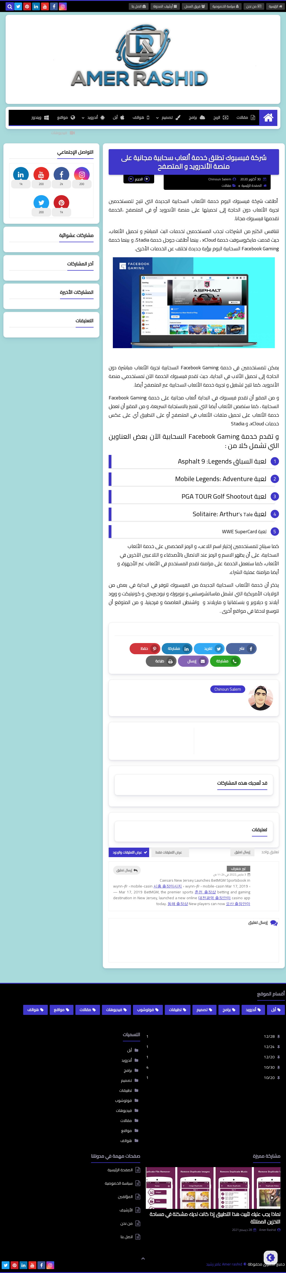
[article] (154, 741)
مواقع (62, 117)
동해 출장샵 (178, 903)
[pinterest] (27, 6)
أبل (115, 117)
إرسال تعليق (124, 870)
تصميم (167, 117)
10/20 (210, 1077)
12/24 (210, 1046)
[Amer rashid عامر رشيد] (143, 55)
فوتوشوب (145, 1009)
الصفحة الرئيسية (252, 185)
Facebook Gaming (260, 248)
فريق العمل (193, 6)
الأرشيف (126, 1210)
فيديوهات (59, 132)
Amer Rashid (267, 1230)
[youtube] (45, 6)
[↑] (143, 1258)
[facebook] (54, 6)
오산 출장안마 (238, 903)
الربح (216, 117)
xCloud (209, 239)
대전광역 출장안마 (214, 897)
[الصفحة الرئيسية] (268, 117)
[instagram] (63, 6)
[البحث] (10, 6)
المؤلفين (125, 1196)
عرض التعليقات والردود (127, 852)
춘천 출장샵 (205, 892)
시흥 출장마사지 (168, 886)
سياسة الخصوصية (224, 6)
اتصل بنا (137, 6)
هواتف (138, 117)
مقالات (242, 117)
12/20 (210, 1057)
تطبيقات (175, 1009)
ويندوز (36, 117)
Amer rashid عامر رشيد (224, 1264)
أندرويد (92, 117)
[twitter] (18, 6)
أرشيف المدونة (163, 6)
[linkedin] (36, 6)
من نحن (252, 6)
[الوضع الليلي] (271, 1258)
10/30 (210, 1067)
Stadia (142, 239)
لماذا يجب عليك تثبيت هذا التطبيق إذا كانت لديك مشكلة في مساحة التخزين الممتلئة (215, 1217)
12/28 (210, 1036)
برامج (193, 117)
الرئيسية (274, 6)
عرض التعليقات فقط (169, 852)
